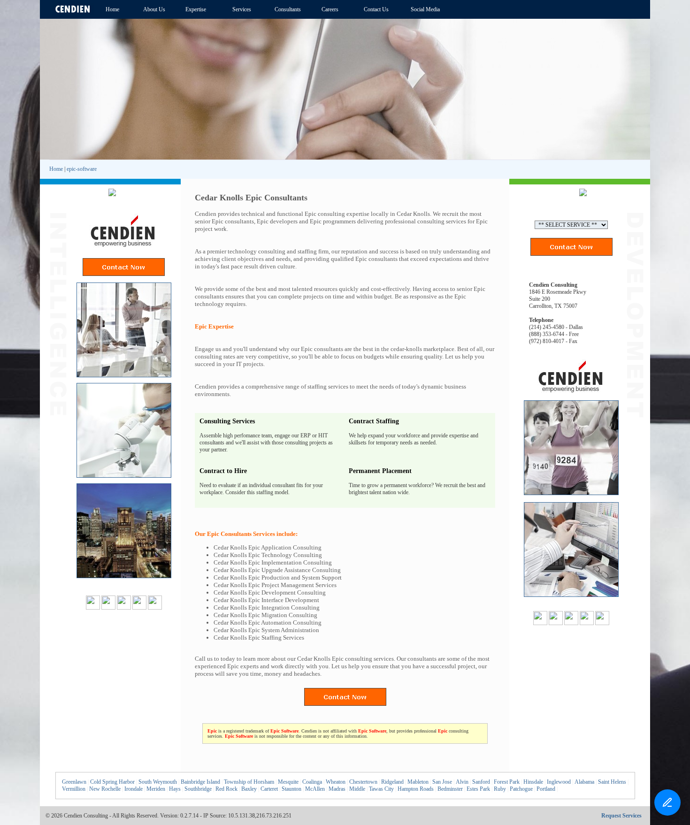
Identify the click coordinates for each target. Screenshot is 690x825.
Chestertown (363, 782)
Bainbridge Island (200, 782)
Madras (337, 789)
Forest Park (507, 782)
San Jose (442, 782)
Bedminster (450, 789)
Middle (357, 789)
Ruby (500, 789)
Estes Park (478, 789)
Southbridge (198, 789)
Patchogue (521, 789)
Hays (175, 789)
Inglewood (559, 782)
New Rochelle (105, 789)
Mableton (418, 782)
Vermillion (73, 789)
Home (56, 169)
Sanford (481, 782)
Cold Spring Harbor (112, 782)
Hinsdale (533, 782)
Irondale (133, 789)
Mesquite (288, 782)
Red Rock (226, 789)
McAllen (315, 789)
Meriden (155, 789)
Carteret (269, 789)
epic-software (82, 169)
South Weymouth (157, 782)
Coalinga (312, 782)
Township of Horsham (249, 782)
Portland (546, 789)
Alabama (584, 782)
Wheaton (335, 782)
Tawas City (381, 789)
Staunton (291, 789)
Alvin (462, 782)
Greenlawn (74, 782)
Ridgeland (392, 782)
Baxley (249, 789)
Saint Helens (612, 782)
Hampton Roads (416, 789)
